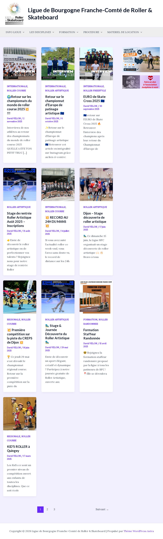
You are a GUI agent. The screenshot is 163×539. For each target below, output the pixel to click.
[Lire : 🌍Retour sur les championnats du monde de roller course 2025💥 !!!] (19, 63)
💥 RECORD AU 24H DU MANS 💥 (56, 221)
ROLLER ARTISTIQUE (57, 90)
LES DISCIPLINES (40, 32)
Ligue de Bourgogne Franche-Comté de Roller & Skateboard (90, 13)
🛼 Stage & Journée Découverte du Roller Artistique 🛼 (57, 334)
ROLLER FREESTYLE (94, 90)
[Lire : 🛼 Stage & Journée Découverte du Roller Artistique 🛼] (57, 296)
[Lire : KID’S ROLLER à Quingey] (19, 413)
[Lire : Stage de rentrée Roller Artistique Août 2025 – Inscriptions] (19, 184)
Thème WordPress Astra (139, 531)
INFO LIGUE (13, 32)
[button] (22, 32)
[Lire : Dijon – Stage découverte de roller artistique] (96, 184)
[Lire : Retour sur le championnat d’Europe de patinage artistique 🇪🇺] (57, 63)
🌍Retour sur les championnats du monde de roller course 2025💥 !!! (19, 105)
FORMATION (67, 32)
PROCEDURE (91, 32)
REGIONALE (13, 319)
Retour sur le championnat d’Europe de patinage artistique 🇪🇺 (54, 105)
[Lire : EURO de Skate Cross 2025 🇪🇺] (96, 63)
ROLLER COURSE (16, 90)
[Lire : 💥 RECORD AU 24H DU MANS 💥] (57, 184)
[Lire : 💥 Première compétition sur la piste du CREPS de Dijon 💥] (19, 296)
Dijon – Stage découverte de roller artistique (94, 217)
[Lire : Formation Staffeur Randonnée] (96, 296)
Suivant (102, 509)
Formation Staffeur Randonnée (91, 334)
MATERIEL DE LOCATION (123, 32)
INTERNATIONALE (17, 86)
